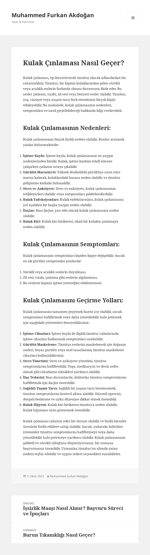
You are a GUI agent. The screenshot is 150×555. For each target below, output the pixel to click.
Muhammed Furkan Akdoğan (53, 15)
